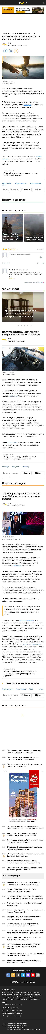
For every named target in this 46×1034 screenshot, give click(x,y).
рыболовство (35, 183)
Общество (10, 341)
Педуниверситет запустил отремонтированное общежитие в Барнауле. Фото (25, 954)
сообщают (13, 396)
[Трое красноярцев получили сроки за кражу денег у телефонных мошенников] (23, 307)
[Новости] (26, 189)
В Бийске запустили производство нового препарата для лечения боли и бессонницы (24, 883)
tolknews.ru (11, 990)
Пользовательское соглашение (17, 1025)
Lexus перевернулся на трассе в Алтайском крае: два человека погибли (24, 938)
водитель (16, 467)
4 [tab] (25, 325)
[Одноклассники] (16, 51)
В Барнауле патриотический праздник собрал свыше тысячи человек (25, 765)
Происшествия (11, 45)
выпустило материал (31, 644)
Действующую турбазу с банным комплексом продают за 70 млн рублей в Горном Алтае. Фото (25, 931)
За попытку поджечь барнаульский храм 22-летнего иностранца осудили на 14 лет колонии (24, 946)
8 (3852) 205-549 (10, 1013)
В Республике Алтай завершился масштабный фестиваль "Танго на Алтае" (25, 855)
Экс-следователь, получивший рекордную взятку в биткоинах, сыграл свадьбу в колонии (25, 827)
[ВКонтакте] (10, 51)
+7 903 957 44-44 (10, 1005)
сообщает (27, 105)
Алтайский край (6, 184)
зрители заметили (27, 620)
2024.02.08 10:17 (23, 269)
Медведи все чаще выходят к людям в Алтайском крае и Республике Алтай (22, 834)
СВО (31, 689)
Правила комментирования (15, 1027)
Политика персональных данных (17, 1023)
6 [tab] (31, 325)
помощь (26, 467)
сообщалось (12, 442)
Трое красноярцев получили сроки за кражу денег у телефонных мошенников (20, 313)
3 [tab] (21, 325)
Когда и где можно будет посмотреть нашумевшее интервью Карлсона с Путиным (20, 673)
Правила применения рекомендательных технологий (23, 1029)
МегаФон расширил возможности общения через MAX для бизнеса (24, 961)
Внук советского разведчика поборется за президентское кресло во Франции (23, 758)
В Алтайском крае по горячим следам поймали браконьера (20, 174)
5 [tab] (28, 325)
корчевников (7, 689)
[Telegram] (5, 51)
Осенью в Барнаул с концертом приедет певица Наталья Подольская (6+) (25, 911)
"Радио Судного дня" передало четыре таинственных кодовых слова (21, 890)
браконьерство (21, 183)
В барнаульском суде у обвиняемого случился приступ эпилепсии (20, 457)
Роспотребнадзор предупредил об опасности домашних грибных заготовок (24, 869)
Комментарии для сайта (34, 282)
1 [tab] (15, 325)
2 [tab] (18, 325)
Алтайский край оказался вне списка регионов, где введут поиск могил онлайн (23, 862)
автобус (5, 467)
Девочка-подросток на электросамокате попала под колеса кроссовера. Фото (22, 925)
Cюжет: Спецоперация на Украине (22, 683)
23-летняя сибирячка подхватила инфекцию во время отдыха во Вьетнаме (24, 848)
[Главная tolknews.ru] (23, 2)
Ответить (11, 279)
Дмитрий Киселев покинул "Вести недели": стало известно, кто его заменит (24, 918)
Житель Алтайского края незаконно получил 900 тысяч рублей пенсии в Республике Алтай (25, 897)
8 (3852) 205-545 (10, 1010)
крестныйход (21, 689)
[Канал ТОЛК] (38, 189)
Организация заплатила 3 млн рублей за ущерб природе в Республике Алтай (25, 841)
